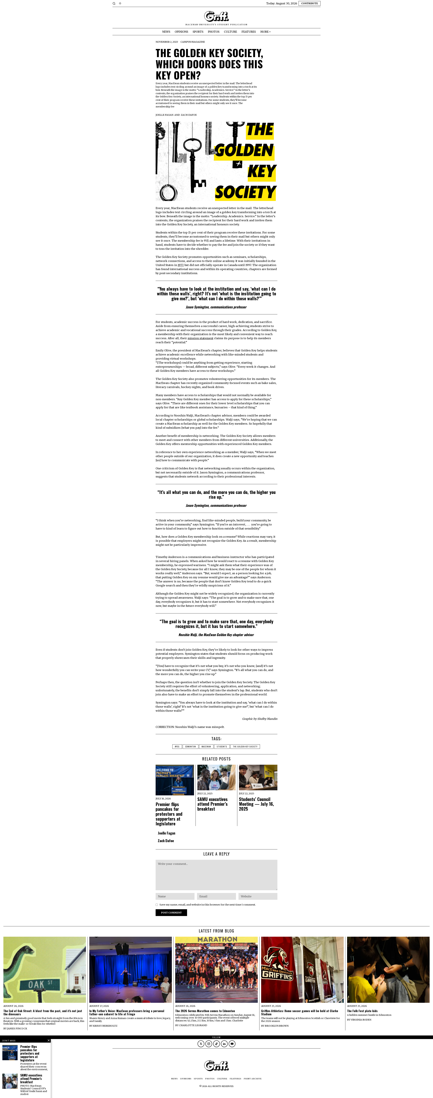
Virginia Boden (361, 1019)
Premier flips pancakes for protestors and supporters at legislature (169, 814)
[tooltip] (201, 1043)
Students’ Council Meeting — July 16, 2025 (256, 804)
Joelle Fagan (164, 114)
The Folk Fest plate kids (362, 1010)
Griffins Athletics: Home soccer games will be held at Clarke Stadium (299, 1012)
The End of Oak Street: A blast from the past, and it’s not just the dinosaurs (42, 1012)
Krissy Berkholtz (105, 1025)
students (222, 746)
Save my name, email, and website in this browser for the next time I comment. (207, 904)
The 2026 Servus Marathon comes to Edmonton (205, 1010)
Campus (185, 41)
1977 (180, 265)
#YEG (177, 746)
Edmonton (190, 746)
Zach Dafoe (189, 114)
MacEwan (206, 746)
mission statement (200, 338)
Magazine (198, 41)
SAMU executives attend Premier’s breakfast (212, 804)
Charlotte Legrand (193, 1025)
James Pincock (17, 1028)
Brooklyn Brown (277, 1025)
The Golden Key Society (245, 746)
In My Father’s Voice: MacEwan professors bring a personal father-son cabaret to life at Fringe (126, 1012)
